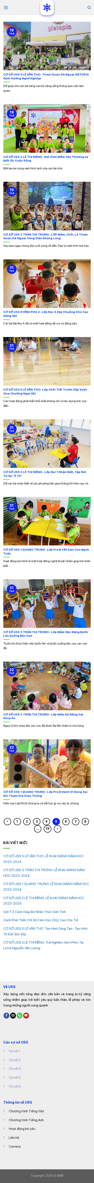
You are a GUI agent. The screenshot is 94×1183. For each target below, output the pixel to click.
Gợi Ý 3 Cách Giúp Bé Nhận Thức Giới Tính (34, 912)
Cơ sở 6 (15, 1086)
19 (47, 829)
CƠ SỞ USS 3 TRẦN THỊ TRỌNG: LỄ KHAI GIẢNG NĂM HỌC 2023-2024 (44, 873)
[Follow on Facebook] (6, 1016)
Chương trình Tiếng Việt (26, 1111)
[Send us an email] (13, 1016)
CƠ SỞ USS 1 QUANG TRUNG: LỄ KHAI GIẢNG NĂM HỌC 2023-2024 (46, 887)
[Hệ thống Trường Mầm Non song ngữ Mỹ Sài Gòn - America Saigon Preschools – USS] (47, 7)
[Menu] (6, 7)
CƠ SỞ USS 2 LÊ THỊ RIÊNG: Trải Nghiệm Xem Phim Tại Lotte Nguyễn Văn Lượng (43, 945)
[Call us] (20, 1016)
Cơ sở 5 (15, 1077)
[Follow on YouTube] (26, 1016)
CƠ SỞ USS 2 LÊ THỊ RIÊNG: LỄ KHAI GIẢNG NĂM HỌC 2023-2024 (43, 901)
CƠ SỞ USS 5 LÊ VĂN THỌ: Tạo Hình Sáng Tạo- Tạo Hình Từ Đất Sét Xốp (45, 931)
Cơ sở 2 (15, 1060)
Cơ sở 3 (15, 1069)
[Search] (89, 7)
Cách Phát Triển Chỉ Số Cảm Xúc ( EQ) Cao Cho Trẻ (40, 920)
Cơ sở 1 (14, 1051)
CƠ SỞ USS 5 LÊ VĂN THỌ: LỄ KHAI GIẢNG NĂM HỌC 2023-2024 (43, 859)
